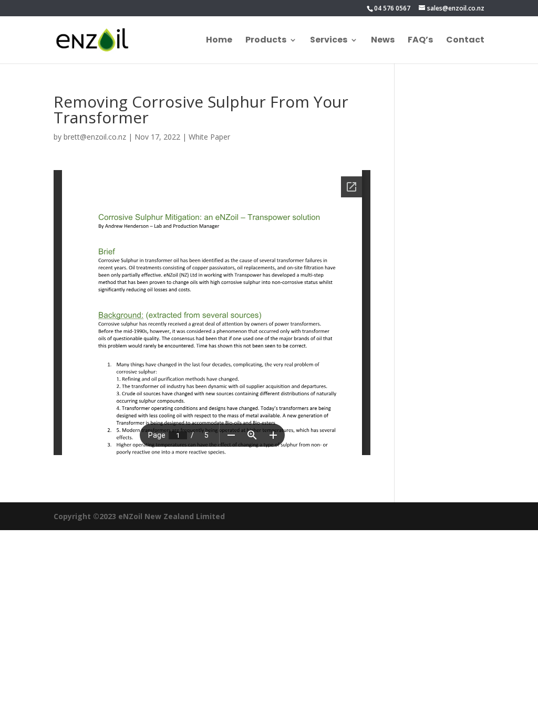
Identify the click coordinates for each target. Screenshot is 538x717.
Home (219, 41)
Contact (465, 41)
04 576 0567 (392, 8)
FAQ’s (420, 41)
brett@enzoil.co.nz (95, 137)
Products (265, 41)
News (383, 41)
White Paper (209, 137)
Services (328, 41)
